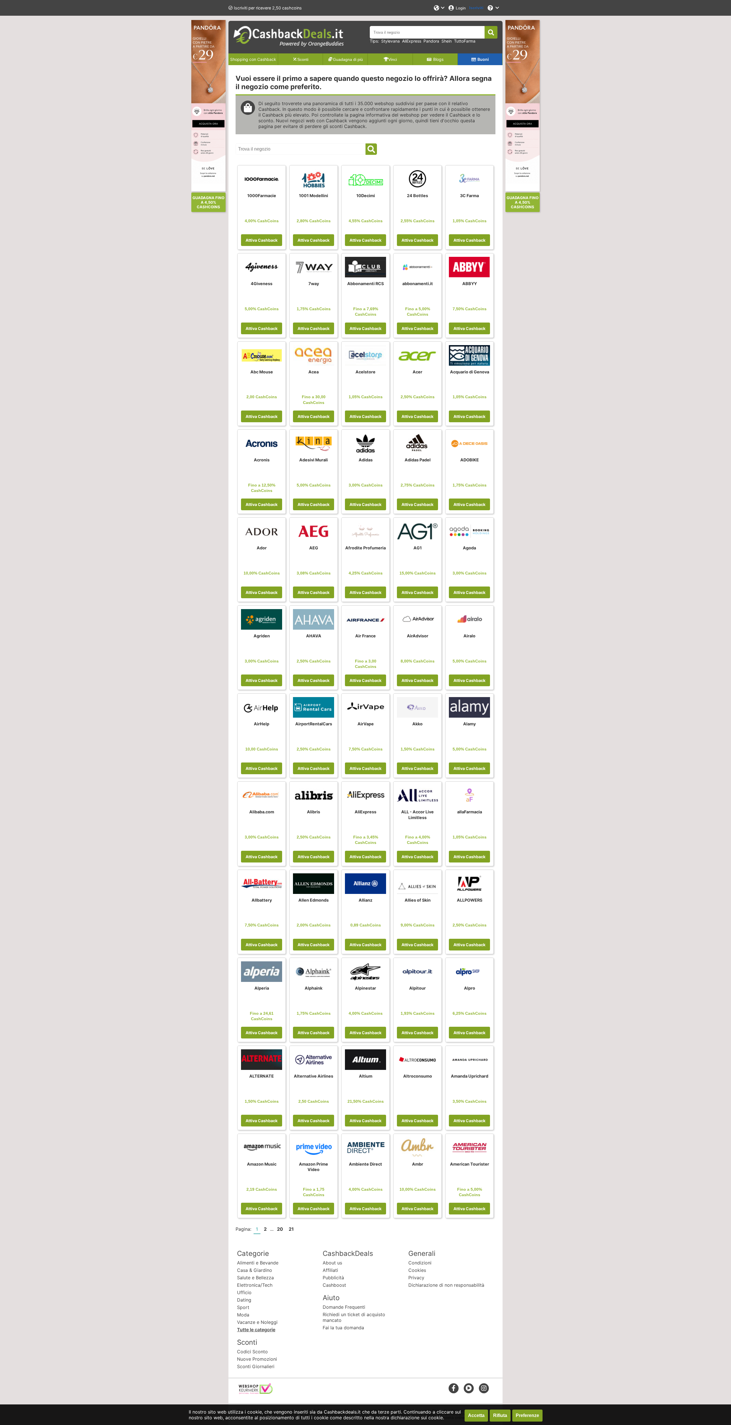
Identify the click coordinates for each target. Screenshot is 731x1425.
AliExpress (411, 41)
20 (280, 1229)
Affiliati (330, 1270)
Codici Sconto (252, 1351)
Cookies (417, 1270)
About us (332, 1263)
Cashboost (334, 1285)
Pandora (431, 41)
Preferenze (527, 1415)
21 (291, 1229)
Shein (446, 41)
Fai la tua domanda (343, 1327)
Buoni (483, 59)
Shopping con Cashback (253, 59)
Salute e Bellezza (255, 1277)
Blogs (438, 59)
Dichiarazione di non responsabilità (446, 1285)
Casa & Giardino (254, 1270)
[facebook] (453, 1388)
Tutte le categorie (256, 1329)
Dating (244, 1300)
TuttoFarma (464, 41)
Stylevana (390, 41)
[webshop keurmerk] (255, 1392)
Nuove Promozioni (257, 1359)
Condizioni (419, 1263)
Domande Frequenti (344, 1307)
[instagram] (484, 1388)
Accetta (476, 1415)
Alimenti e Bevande (257, 1263)
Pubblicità (333, 1277)
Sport (243, 1307)
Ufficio (244, 1292)
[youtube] (469, 1388)
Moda (243, 1315)
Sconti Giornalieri (255, 1366)
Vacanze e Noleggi (257, 1322)
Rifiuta (500, 1415)
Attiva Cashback (262, 240)
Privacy (416, 1277)
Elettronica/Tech (254, 1285)
